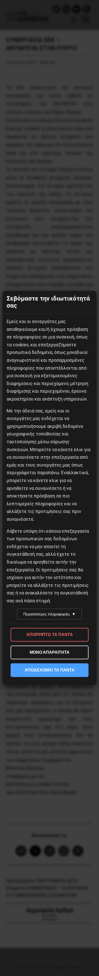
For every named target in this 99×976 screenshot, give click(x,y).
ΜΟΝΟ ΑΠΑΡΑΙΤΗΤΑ (50, 652)
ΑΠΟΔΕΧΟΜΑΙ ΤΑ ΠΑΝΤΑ (50, 670)
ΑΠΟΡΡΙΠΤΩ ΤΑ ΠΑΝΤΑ (49, 634)
